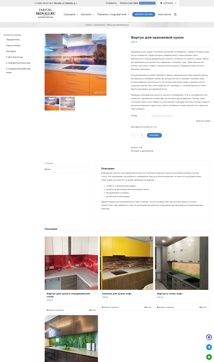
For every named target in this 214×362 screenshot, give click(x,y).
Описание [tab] (49, 163)
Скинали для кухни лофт (117, 293)
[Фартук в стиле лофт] (181, 263)
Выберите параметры (56, 310)
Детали (93, 310)
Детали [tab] (48, 169)
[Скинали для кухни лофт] (126, 263)
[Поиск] (175, 14)
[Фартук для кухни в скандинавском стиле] (71, 263)
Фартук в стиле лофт (170, 293)
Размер (134, 116)
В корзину (154, 135)
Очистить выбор (203, 121)
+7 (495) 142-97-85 (43, 3)
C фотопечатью (146, 151)
